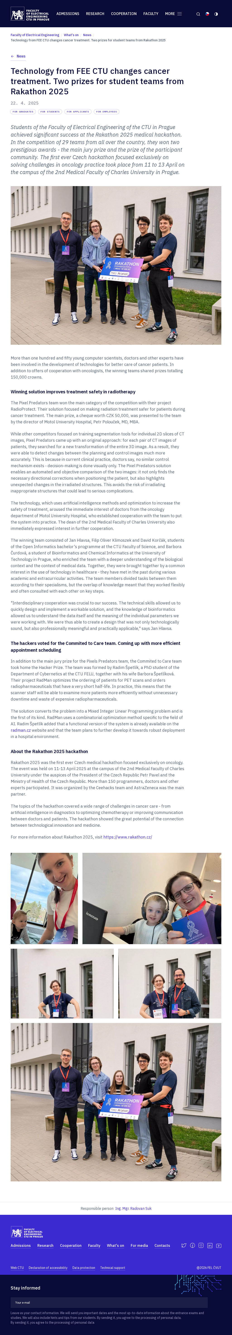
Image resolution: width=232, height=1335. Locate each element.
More (170, 13)
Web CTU (17, 1268)
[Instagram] (201, 1245)
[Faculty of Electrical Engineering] (30, 13)
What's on (115, 1245)
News (21, 56)
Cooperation (124, 13)
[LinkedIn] (210, 1245)
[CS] (207, 13)
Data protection (83, 1268)
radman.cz (21, 730)
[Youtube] (218, 1245)
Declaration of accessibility (48, 1268)
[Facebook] (192, 1245)
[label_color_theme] (216, 13)
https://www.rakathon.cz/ (127, 837)
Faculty (150, 13)
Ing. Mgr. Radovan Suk (133, 1208)
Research (95, 13)
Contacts (162, 1245)
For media (139, 1245)
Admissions (67, 13)
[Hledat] (198, 13)
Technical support (112, 1268)
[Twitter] (183, 1245)
